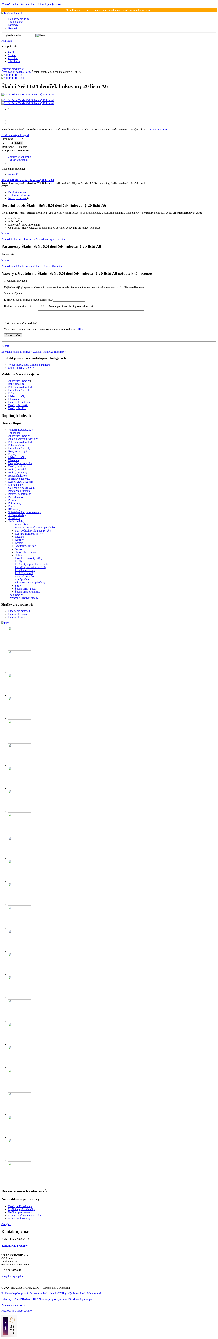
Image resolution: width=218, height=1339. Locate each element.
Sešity (28, 71)
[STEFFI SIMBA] (11, 75)
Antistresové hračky (19, 380)
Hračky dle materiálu (19, 402)
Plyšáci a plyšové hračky (21, 1209)
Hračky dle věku (17, 408)
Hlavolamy (14, 399)
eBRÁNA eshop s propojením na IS (51, 1299)
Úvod (4, 71)
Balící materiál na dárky (21, 386)
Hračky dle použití (18, 405)
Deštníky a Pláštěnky (19, 390)
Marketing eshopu (82, 1299)
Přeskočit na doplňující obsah (46, 4)
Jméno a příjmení (14, 293)
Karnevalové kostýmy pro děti (24, 1215)
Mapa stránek (94, 1293)
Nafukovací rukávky (19, 1218)
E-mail (28, 299)
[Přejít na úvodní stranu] (11, 13)
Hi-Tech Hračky (17, 396)
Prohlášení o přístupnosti (14, 1293)
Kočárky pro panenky (20, 1212)
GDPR (79, 329)
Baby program (16, 383)
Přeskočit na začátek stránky (16, 1310)
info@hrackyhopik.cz (13, 1276)
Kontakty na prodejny (15, 1245)
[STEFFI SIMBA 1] (12, 78)
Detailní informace (157, 129)
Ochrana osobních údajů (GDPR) (48, 1293)
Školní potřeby (16, 71)
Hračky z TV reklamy (20, 1206)
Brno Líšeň (14, 174)
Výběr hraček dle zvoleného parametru (29, 364)
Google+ (6, 1224)
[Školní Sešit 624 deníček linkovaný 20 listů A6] (27, 94)
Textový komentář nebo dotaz (20, 323)
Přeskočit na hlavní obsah (15, 4)
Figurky (12, 393)
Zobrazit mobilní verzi (13, 1305)
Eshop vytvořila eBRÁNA (15, 1299)
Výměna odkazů (76, 1293)
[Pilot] (5, 622)
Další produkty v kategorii (15, 135)
